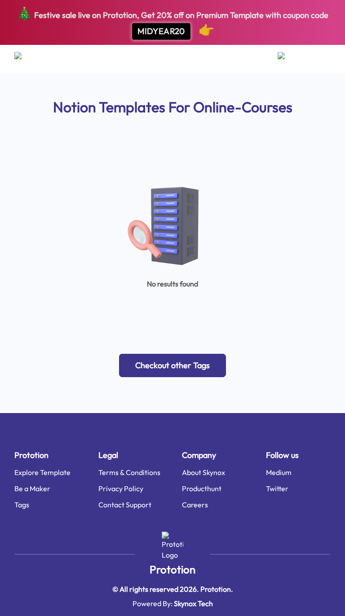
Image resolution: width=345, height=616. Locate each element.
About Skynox (203, 472)
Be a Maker (32, 488)
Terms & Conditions (129, 472)
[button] (172, 365)
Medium (279, 472)
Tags (21, 504)
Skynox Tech (193, 603)
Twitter (277, 488)
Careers (195, 504)
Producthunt (201, 488)
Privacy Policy (120, 488)
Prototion (172, 569)
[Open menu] (26, 59)
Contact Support (124, 504)
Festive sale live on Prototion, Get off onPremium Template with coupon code (172, 21)
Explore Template (42, 472)
